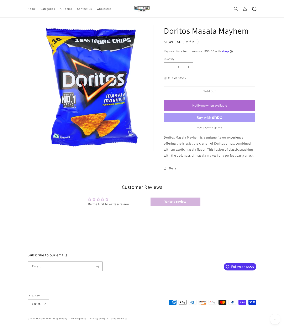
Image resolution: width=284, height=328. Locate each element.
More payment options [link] (209, 127)
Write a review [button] (175, 201)
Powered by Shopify (56, 318)
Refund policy (78, 318)
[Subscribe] (97, 266)
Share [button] (172, 168)
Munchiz (40, 318)
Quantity (169, 59)
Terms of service (118, 318)
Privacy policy (97, 318)
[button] (236, 8)
